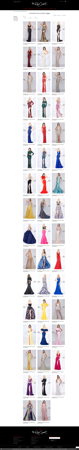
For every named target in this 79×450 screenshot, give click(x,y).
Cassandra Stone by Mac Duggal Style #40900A (29, 246)
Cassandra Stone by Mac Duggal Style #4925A (29, 170)
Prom (26, 11)
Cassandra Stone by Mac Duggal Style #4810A (43, 94)
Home (14, 11)
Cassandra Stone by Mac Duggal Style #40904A (43, 246)
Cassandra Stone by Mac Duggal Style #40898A (58, 220)
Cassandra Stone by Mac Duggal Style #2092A (29, 44)
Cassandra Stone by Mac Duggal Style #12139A (29, 195)
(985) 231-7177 (33, 439)
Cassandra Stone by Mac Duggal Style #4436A (29, 69)
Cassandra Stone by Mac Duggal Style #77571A (58, 397)
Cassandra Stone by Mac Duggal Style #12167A (43, 195)
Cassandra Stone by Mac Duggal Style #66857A (43, 321)
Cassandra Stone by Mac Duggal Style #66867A (58, 347)
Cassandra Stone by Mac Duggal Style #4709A (29, 94)
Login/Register (61, 1)
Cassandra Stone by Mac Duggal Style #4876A (58, 145)
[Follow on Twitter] (39, 429)
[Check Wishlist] (65, 1)
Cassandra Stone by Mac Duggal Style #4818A (58, 94)
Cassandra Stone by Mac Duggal (20, 11)
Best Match (55, 15)
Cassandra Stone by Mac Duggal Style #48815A (29, 271)
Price (36, 17)
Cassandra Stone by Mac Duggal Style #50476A (43, 271)
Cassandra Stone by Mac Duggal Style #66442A (43, 296)
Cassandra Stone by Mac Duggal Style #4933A (43, 170)
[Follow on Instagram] (41, 429)
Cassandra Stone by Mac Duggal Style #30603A (43, 220)
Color (30, 17)
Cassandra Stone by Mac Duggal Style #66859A (29, 347)
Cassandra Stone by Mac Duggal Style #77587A (29, 423)
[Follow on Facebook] (37, 429)
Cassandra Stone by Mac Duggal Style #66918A (43, 372)
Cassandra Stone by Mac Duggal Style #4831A (43, 119)
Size (25, 17)
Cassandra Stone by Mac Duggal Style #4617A (43, 69)
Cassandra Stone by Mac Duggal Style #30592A (29, 220)
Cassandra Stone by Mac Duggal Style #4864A (58, 119)
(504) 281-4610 (19, 1)
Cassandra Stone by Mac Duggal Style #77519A (43, 397)
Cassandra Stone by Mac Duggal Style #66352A (29, 296)
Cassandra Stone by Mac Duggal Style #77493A (29, 397)
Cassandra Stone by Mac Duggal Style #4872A (29, 145)
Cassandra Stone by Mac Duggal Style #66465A (58, 296)
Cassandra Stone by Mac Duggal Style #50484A (58, 271)
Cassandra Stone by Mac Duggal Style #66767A (29, 321)
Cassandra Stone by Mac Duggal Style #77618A (43, 423)
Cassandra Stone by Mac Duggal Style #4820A (29, 119)
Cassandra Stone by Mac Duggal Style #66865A (43, 347)
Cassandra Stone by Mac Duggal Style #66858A (58, 321)
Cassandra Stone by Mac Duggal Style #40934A (58, 246)
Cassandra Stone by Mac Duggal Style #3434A (58, 44)
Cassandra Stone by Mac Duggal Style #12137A (58, 170)
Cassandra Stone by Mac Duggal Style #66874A (29, 372)
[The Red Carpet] (39, 4)
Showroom (52, 8)
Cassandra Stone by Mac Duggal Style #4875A (43, 145)
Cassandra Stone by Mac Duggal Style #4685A (58, 69)
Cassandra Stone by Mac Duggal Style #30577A (58, 195)
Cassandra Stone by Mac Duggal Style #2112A (43, 44)
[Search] (55, 8)
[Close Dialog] (1, 449)
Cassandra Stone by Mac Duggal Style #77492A (58, 372)
